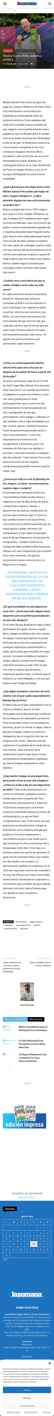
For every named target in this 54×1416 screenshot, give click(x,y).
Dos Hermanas (21, 922)
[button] (49, 1363)
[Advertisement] (27, 1163)
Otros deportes (20, 51)
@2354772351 (27, 1197)
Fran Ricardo (11, 64)
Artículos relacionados (15, 1019)
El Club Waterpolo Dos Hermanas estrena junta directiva (32, 1044)
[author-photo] (27, 1001)
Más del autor (36, 1019)
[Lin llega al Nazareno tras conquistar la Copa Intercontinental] (10, 1058)
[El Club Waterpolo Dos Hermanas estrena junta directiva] (10, 1044)
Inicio (3, 10)
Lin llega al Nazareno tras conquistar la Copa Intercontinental (33, 1057)
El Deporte (12, 10)
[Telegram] (35, 79)
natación (37, 925)
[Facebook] (15, 79)
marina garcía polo (23, 925)
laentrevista (8, 925)
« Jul (5, 1259)
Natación (31, 51)
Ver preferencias (27, 1406)
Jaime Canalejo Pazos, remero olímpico (40, 964)
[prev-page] (4, 1068)
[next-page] (9, 1068)
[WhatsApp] (28, 79)
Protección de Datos (31, 1412)
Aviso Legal (46, 1412)
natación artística (10, 928)
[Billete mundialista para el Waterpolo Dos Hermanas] (10, 1030)
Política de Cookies (13, 1412)
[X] (21, 79)
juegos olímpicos (36, 922)
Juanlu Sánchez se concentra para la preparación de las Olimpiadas (12, 967)
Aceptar (27, 1390)
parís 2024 (24, 928)
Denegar (27, 1398)
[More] (41, 79)
